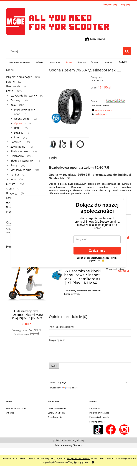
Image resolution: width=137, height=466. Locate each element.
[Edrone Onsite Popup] (68, 233)
